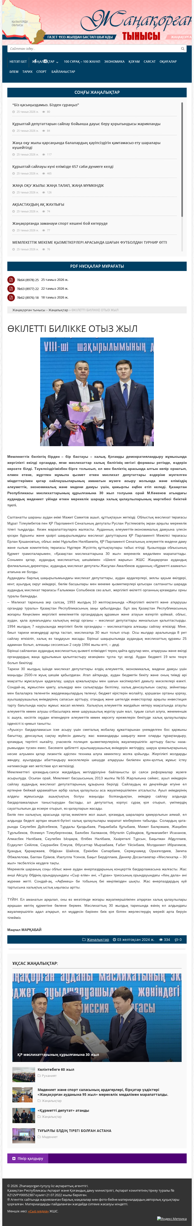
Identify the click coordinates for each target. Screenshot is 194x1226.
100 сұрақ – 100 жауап (82, 61)
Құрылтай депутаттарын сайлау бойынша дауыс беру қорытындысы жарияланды (86, 123)
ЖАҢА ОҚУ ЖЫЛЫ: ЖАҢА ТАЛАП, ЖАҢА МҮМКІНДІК (58, 185)
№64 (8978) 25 (28, 280)
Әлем (13, 72)
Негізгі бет (18, 61)
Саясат (150, 61)
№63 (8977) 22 (28, 288)
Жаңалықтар (43, 61)
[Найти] (182, 48)
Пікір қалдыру (30, 1158)
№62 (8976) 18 (28, 297)
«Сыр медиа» (38, 1211)
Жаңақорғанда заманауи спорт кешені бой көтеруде (60, 223)
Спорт (41, 72)
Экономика (114, 61)
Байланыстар (63, 72)
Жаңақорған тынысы (116, 22)
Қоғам (134, 61)
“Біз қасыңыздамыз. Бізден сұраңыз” (45, 104)
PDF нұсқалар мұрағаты (97, 266)
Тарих (27, 72)
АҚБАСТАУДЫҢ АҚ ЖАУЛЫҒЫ (38, 204)
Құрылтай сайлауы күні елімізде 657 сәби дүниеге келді (62, 166)
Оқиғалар (168, 61)
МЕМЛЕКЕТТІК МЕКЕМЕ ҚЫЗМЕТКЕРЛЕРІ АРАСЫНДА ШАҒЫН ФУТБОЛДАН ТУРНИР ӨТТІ (89, 242)
